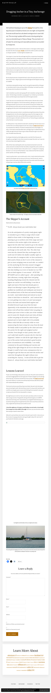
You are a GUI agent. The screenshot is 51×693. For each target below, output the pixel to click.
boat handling (22, 657)
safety (30, 667)
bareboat (39, 655)
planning (42, 664)
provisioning (9, 667)
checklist (18, 659)
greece (9, 662)
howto (21, 662)
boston (27, 657)
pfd (39, 664)
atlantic (28, 655)
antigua (24, 655)
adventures (12, 655)
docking (34, 659)
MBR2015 (36, 662)
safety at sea (36, 667)
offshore (22, 664)
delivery (29, 659)
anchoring (19, 655)
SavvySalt (10, 3)
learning (25, 662)
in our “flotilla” (21, 50)
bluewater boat (16, 657)
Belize (30, 28)
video (30, 670)
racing (15, 667)
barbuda (32, 655)
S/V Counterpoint (22, 667)
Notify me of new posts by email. (13, 629)
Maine (28, 662)
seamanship (24, 670)
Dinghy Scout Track (38, 125)
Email (7, 606)
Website (8, 614)
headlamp (17, 662)
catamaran (9, 659)
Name (7, 599)
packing (32, 664)
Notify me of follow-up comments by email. (15, 624)
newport (16, 664)
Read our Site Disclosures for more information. (27, 690)
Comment (8, 577)
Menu (46, 3)
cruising (23, 659)
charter (14, 659)
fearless (40, 659)
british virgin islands (34, 657)
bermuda (9, 657)
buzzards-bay (42, 657)
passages (35, 664)
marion (32, 662)
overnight (28, 664)
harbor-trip (13, 662)
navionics (11, 664)
